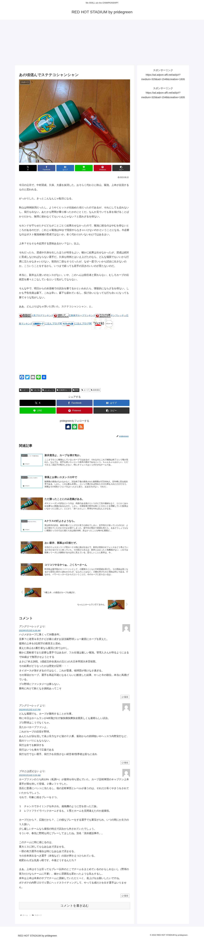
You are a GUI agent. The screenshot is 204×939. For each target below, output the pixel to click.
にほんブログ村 (53, 323)
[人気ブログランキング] (25, 315)
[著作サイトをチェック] (68, 426)
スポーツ (25, 390)
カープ (86, 390)
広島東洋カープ (65, 390)
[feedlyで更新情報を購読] (74, 426)
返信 (126, 697)
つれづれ (36, 390)
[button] (121, 168)
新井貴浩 (96, 390)
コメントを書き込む (74, 905)
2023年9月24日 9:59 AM (30, 775)
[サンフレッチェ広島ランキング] (103, 315)
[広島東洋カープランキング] (61, 315)
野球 (77, 390)
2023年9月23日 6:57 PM (30, 709)
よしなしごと (49, 390)
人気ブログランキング (42, 315)
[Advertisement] (102, 42)
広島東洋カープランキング (82, 315)
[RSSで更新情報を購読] (81, 426)
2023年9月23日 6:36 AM (30, 630)
